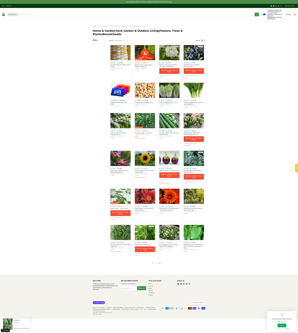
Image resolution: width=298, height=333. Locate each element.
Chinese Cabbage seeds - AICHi (168, 102)
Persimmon (152, 293)
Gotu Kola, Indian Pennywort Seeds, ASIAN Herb (120, 245)
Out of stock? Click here (169, 71)
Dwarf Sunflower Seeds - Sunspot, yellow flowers (144, 171)
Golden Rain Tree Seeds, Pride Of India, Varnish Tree (193, 209)
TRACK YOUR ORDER (118, 307)
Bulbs (3, 5)
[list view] (204, 40)
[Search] (257, 14)
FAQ (145, 309)
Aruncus (151, 286)
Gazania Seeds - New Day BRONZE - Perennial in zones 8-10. (169, 209)
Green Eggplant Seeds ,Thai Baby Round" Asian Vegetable (168, 245)
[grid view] (202, 40)
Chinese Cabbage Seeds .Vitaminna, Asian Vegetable (194, 103)
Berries (150, 288)
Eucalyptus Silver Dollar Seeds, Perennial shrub (192, 171)
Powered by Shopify (97, 314)
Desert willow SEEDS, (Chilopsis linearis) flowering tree (119, 171)
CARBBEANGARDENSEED (165, 75)
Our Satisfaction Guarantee (99, 311)
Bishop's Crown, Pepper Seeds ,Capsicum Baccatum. (143, 65)
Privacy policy (102, 307)
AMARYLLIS (9, 5)
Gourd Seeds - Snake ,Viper (142, 245)
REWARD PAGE (140, 307)
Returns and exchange (130, 307)
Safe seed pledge (135, 309)
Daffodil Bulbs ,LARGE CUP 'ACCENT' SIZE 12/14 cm (191, 133)
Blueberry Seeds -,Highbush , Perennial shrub (192, 65)
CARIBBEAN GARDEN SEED (117, 68)
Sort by (111, 40)
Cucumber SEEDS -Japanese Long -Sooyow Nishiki (169, 133)
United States (290, 6)
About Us (95, 307)
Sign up (141, 288)
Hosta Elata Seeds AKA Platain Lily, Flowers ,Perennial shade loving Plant (194, 246)
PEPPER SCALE (125, 309)
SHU (141, 309)
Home (94, 26)
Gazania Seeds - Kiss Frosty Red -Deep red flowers (144, 209)
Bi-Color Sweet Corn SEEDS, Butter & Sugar (120, 65)
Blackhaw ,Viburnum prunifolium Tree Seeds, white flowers (168, 65)
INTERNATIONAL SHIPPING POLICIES (101, 309)
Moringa (151, 290)
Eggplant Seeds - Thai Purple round (169, 170)
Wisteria (151, 295)
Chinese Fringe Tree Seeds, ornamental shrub (118, 133)
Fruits (150, 284)
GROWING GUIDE (152, 309)
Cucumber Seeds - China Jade (143, 133)
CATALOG (109, 307)
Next (159, 263)
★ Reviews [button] (296, 168)
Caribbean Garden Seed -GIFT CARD (118, 103)
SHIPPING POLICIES (150, 307)
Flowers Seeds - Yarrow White (119, 208)
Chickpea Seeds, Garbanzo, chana (144, 102)
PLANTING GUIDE (116, 309)
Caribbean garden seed (115, 105)
